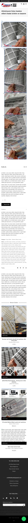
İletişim (14, 471)
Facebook (7, 497)
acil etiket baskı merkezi (10, 241)
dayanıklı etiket (8, 248)
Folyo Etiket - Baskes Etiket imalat (13, 239)
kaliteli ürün (23, 256)
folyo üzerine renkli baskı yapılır (11, 251)
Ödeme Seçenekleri (14, 483)
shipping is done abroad (10, 259)
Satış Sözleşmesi (14, 485)
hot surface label (5, 254)
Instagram (4, 497)
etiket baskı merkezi (13, 249)
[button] (2, 21)
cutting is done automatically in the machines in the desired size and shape (13, 246)
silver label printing (21, 259)
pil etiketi (13, 257)
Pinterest (13, 497)
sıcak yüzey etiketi (5, 260)
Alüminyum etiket (8, 243)
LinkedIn (17, 497)
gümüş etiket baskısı (20, 252)
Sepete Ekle (7, 204)
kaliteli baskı (17, 256)
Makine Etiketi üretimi (14, 423)
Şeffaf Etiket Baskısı (14, 383)
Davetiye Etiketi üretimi (14, 342)
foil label (20, 249)
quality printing (18, 257)
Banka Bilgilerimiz (14, 466)
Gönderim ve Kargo (14, 481)
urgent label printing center (7, 262)
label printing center (5, 257)
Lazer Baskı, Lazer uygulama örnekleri (14, 448)
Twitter (10, 497)
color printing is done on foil (7, 245)
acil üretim (18, 241)
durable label (15, 248)
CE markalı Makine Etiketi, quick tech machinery (14, 422)
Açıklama (3, 209)
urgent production (18, 262)
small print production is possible (17, 260)
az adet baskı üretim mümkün (19, 243)
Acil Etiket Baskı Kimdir (14, 464)
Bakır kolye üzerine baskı (14, 446)
